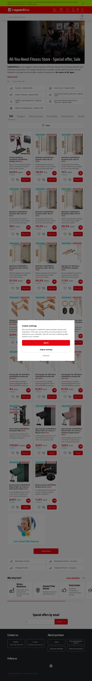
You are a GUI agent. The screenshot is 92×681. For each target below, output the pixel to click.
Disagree (46, 355)
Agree (46, 343)
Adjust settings (46, 350)
